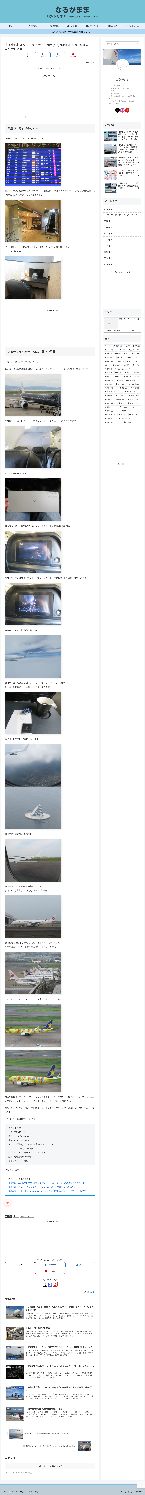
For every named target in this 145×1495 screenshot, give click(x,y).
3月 (128, 215)
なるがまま (122, 79)
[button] (137, 43)
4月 (124, 215)
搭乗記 (9, 1216)
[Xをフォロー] (45, 1284)
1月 (136, 215)
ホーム (6, 1492)
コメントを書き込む (50, 1465)
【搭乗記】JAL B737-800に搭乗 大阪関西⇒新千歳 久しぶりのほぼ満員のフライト (46, 1183)
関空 (17, 1216)
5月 (120, 215)
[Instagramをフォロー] (50, 1284)
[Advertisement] (50, 94)
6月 (116, 215)
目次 (22, 116)
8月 (108, 215)
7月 (112, 215)
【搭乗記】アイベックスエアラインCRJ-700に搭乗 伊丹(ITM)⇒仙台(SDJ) (42, 1187)
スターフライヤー (27, 1216)
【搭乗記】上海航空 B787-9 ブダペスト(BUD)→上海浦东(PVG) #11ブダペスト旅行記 (47, 1191)
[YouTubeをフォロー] (55, 1284)
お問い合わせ (33, 1492)
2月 (132, 215)
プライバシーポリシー (19, 1492)
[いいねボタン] (7, 1202)
